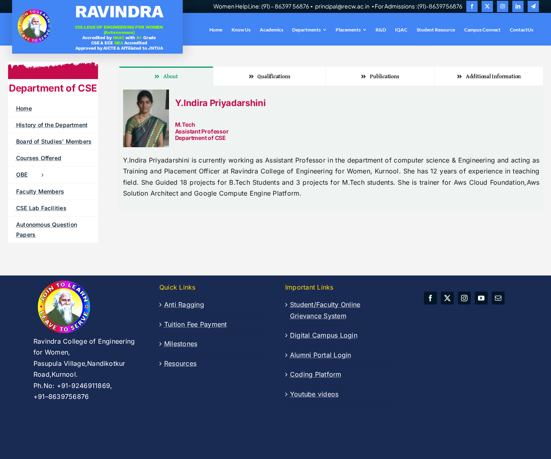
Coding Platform (316, 374)
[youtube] (481, 298)
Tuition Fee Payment (195, 324)
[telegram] (533, 6)
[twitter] (487, 6)
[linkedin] (518, 6)
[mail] (498, 298)
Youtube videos (314, 394)
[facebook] (472, 6)
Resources (180, 363)
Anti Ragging (184, 304)
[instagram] (502, 6)
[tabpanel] (331, 149)
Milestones (180, 344)
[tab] (166, 76)
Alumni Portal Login (320, 355)
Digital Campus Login (323, 335)
